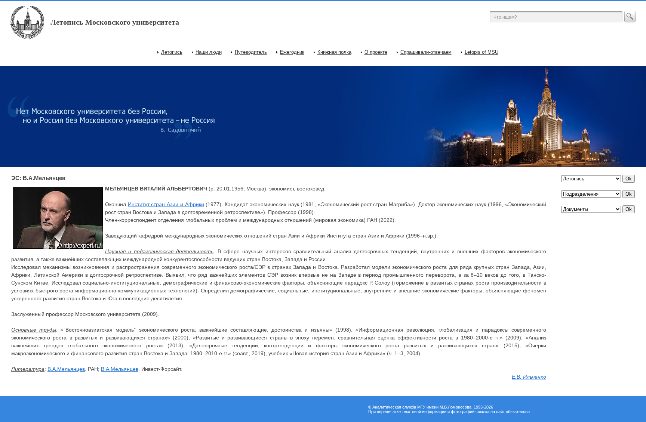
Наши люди (209, 52)
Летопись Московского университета (114, 22)
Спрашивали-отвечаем (426, 52)
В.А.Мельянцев (66, 369)
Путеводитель (251, 52)
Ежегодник (292, 52)
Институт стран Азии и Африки (166, 204)
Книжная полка (334, 52)
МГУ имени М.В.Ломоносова (444, 407)
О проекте (375, 52)
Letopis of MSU (481, 52)
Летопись (171, 52)
